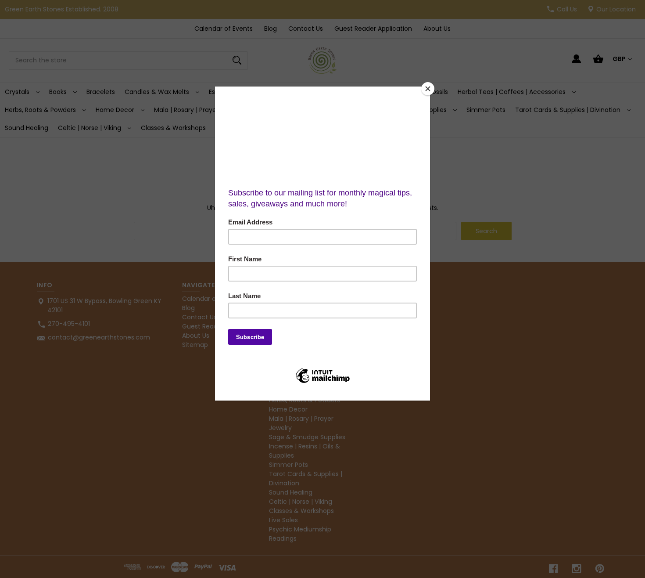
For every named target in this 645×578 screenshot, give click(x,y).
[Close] (427, 88)
